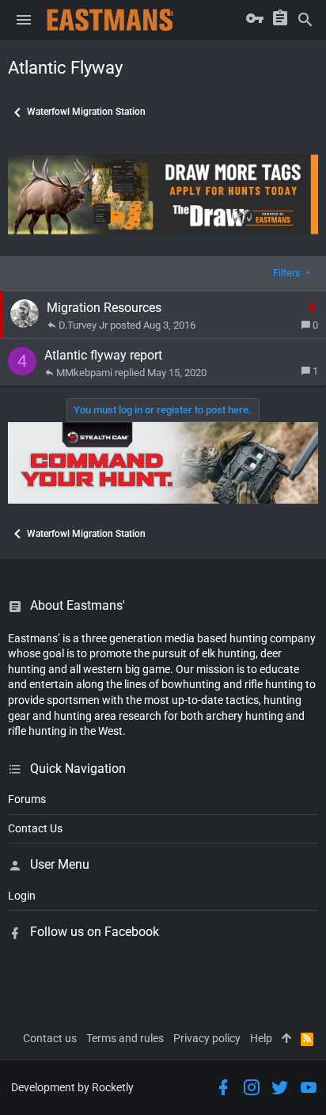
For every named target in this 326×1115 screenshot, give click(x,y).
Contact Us (35, 828)
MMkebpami (84, 372)
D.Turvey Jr (83, 325)
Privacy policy (207, 1038)
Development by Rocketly (72, 1087)
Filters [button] (287, 273)
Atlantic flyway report (103, 355)
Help (261, 1038)
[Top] (286, 1039)
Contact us (50, 1038)
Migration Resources (104, 307)
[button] (24, 19)
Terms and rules (125, 1038)
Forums (27, 799)
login (22, 895)
